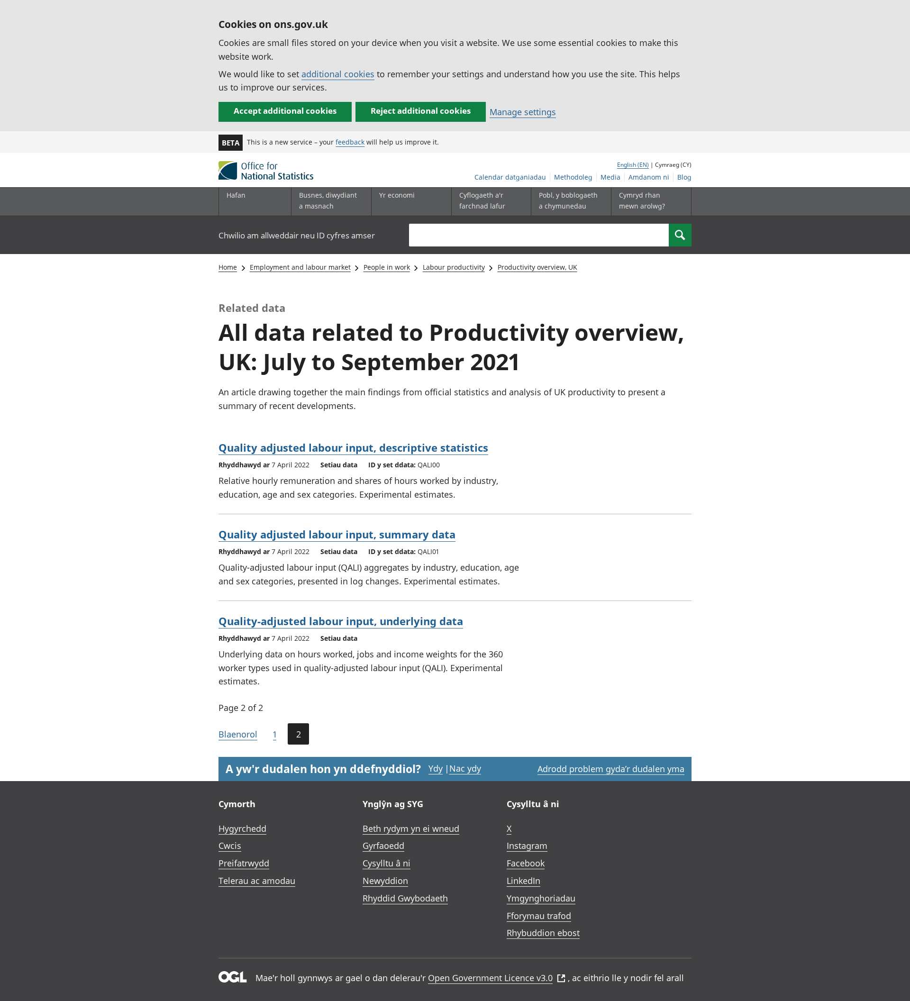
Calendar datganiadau (510, 177)
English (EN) (633, 165)
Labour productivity (454, 267)
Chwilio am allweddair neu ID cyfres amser (296, 235)
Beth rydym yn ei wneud (411, 828)
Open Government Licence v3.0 (490, 977)
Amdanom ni (648, 177)
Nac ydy (465, 768)
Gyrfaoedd (383, 845)
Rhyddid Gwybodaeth (405, 898)
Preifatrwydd (243, 863)
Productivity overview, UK (537, 267)
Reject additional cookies (421, 110)
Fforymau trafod (539, 915)
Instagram (527, 845)
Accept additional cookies (285, 110)
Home (227, 267)
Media (610, 177)
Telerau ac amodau (256, 880)
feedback (350, 141)
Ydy (435, 768)
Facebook (526, 863)
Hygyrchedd (242, 828)
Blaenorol (237, 734)
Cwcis (229, 845)
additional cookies (337, 74)
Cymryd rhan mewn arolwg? (642, 200)
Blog (684, 177)
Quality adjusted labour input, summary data (336, 534)
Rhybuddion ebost (543, 932)
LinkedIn (523, 880)
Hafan (236, 195)
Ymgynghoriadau (541, 898)
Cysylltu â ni (386, 863)
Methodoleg (573, 177)
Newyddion (385, 880)
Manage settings (523, 112)
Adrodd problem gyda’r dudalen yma (610, 768)
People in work (387, 267)
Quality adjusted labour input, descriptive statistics (353, 447)
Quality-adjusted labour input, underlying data (340, 621)
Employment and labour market (300, 267)
